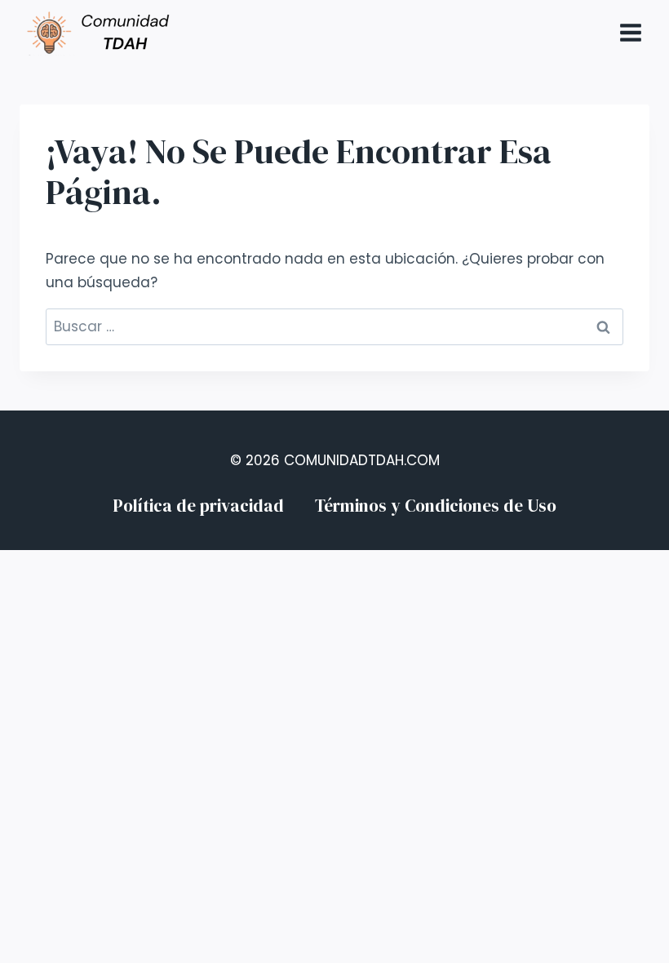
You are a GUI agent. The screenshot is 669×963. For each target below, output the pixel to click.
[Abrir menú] (630, 32)
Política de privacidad (198, 505)
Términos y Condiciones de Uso (435, 505)
